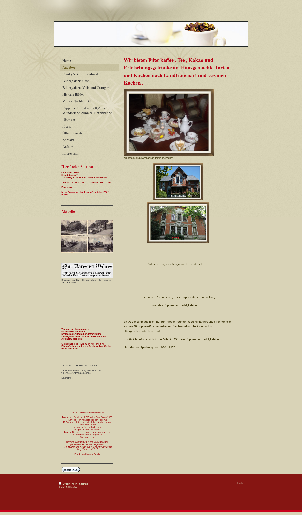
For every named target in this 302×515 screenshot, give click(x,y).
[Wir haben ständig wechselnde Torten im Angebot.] (169, 122)
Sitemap (83, 484)
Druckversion (70, 484)
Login (240, 483)
